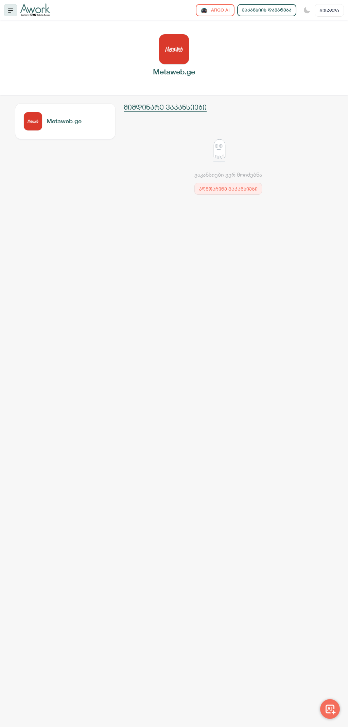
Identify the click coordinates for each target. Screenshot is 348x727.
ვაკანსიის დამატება (267, 10)
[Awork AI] (330, 709)
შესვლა (329, 10)
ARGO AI (220, 10)
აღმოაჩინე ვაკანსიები (228, 189)
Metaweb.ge (64, 121)
